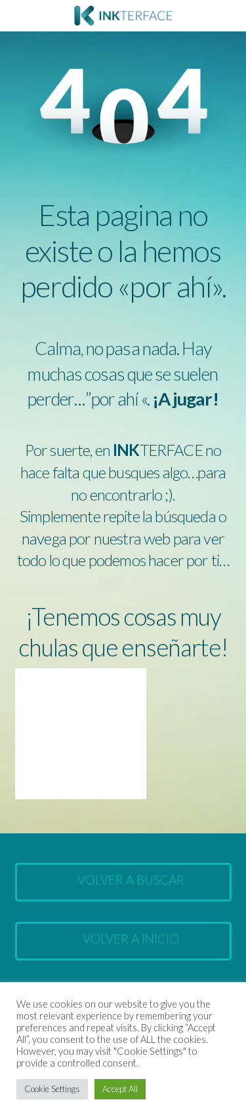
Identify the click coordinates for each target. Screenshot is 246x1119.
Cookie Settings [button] (52, 1089)
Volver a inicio (131, 938)
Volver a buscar (130, 879)
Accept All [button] (120, 1089)
